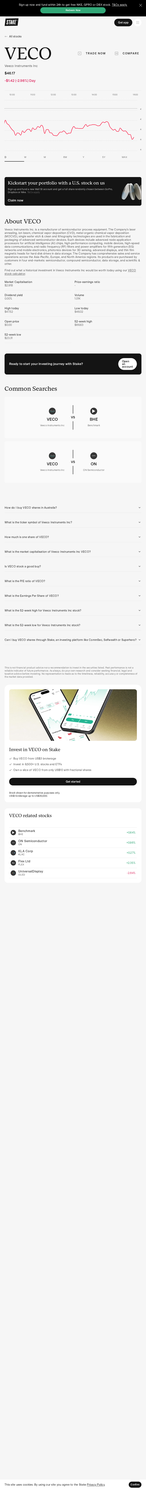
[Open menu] (137, 22)
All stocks (15, 36)
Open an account (127, 364)
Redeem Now (73, 10)
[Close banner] (141, 5)
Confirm (135, 1484)
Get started (73, 781)
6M (65, 157)
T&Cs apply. (119, 4)
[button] (73, 508)
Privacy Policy (96, 1484)
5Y (103, 157)
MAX (124, 157)
